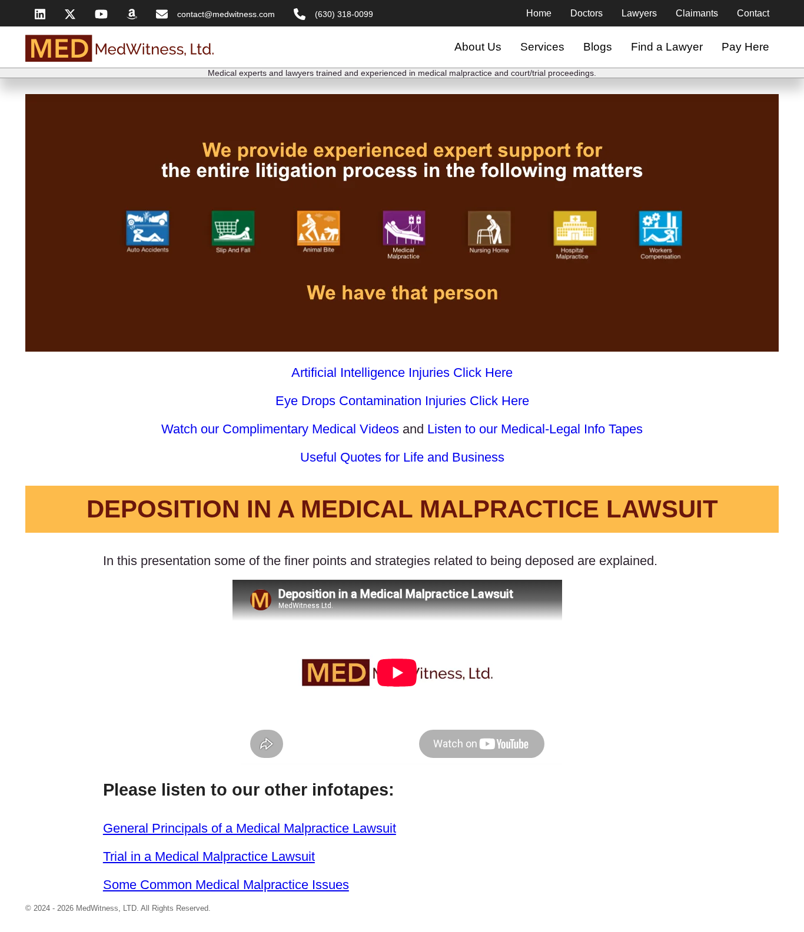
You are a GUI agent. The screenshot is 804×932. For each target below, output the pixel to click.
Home (538, 13)
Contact (753, 13)
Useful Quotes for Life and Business (402, 457)
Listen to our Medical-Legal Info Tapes (535, 429)
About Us (477, 47)
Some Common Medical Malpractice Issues (226, 884)
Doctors (586, 13)
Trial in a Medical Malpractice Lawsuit (209, 856)
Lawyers (639, 13)
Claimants (697, 13)
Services (542, 47)
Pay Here (745, 47)
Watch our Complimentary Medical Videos (280, 429)
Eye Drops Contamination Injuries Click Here (402, 400)
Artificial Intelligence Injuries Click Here (402, 372)
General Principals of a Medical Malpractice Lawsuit (249, 828)
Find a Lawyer (667, 47)
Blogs (597, 47)
